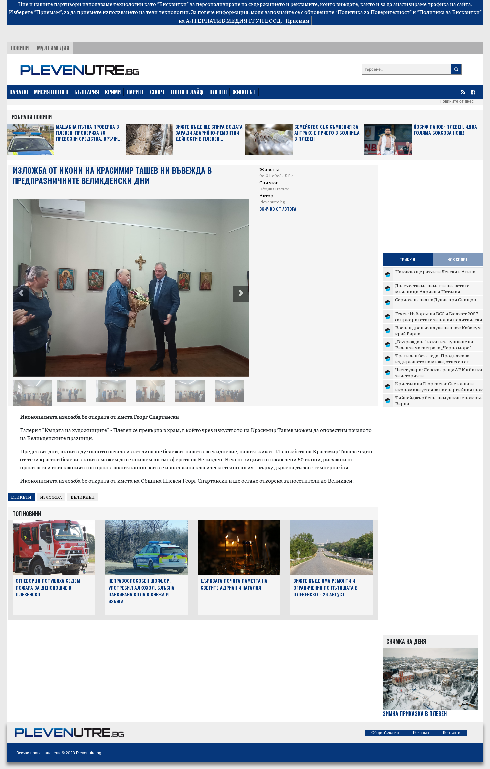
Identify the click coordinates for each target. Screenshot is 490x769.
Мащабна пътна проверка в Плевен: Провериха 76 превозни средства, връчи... (89, 133)
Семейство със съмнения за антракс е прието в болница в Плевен (327, 133)
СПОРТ (157, 92)
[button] (21, 294)
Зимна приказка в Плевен (415, 713)
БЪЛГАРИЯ (86, 92)
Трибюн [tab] (407, 259)
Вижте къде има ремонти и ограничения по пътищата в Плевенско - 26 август (325, 587)
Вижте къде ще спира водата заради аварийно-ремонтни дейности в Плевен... (209, 133)
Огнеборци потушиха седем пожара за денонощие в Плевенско (48, 587)
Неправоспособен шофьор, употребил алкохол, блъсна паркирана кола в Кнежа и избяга (141, 591)
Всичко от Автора (277, 209)
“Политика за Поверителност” (373, 12)
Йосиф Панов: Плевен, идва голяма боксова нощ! (445, 130)
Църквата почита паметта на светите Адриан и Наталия (234, 584)
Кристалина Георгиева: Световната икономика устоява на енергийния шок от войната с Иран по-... (439, 389)
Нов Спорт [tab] (457, 259)
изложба (51, 497)
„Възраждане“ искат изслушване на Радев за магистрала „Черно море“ (434, 344)
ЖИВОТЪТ (244, 92)
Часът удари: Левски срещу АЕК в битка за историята (438, 372)
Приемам (297, 20)
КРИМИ (113, 92)
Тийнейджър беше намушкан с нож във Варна (439, 400)
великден (83, 497)
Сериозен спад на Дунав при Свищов (435, 299)
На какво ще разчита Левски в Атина (435, 271)
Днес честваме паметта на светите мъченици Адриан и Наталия (432, 288)
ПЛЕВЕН (218, 92)
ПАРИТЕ (135, 92)
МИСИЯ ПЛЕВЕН (51, 92)
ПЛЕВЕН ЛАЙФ (187, 92)
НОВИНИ (20, 48)
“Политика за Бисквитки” (449, 12)
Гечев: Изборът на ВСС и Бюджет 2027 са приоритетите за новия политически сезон (438, 319)
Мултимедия (53, 48)
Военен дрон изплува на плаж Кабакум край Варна (438, 330)
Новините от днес (457, 101)
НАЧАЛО (18, 92)
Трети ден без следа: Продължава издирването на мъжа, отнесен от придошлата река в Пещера (432, 361)
